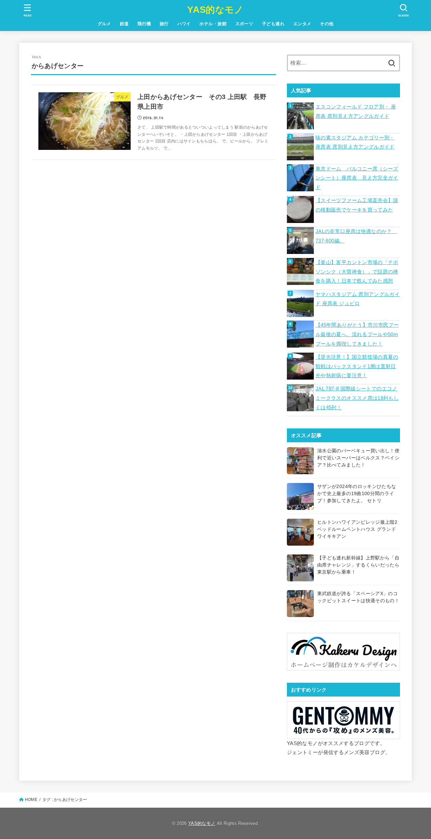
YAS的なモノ (215, 10)
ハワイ (184, 23)
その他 (326, 23)
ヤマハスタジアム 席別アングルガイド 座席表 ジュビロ (358, 299)
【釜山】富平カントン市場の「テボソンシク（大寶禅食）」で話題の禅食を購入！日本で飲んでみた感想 (357, 272)
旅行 (164, 23)
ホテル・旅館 (212, 23)
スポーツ (244, 23)
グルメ (104, 23)
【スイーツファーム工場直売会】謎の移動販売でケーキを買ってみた (357, 205)
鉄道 (124, 23)
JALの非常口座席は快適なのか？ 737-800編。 (356, 236)
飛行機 (144, 23)
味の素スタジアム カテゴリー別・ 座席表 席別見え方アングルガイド (355, 142)
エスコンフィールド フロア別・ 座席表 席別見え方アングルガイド (356, 111)
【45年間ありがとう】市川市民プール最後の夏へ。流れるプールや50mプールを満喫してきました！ (357, 334)
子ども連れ (273, 23)
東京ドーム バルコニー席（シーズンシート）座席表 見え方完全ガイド (357, 178)
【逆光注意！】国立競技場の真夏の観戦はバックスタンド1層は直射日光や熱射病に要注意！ (357, 366)
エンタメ (302, 23)
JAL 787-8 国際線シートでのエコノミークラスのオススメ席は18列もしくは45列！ (357, 398)
